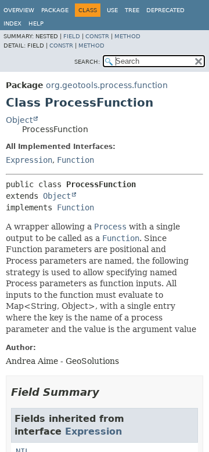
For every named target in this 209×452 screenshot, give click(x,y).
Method (127, 36)
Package (55, 10)
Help (36, 23)
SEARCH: (87, 62)
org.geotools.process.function (107, 85)
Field (71, 36)
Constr (97, 36)
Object (19, 120)
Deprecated (165, 10)
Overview (18, 10)
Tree (132, 10)
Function (75, 160)
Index (12, 23)
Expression (29, 160)
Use (112, 10)
